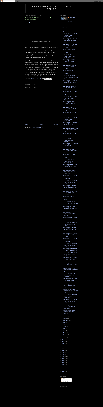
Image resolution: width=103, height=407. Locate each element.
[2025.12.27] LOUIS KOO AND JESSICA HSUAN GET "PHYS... (70, 93)
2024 (63, 339)
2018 (63, 352)
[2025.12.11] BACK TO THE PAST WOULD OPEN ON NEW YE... (69, 229)
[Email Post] (42, 78)
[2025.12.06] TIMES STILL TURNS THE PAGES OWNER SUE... (69, 275)
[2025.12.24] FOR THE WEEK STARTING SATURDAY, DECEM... (70, 124)
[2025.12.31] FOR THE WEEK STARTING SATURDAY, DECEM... (70, 46)
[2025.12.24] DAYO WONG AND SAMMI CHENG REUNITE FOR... (70, 130)
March (65, 332)
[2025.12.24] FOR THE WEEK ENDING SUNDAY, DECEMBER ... (70, 119)
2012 (63, 365)
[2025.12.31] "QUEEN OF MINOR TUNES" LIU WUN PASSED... (70, 51)
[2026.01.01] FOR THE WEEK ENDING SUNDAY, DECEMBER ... (70, 35)
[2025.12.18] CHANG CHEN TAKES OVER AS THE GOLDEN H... (69, 172)
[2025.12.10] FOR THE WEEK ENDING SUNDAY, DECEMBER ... (70, 240)
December (65, 32)
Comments (65, 381)
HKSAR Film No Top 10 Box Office (51, 7)
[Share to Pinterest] (51, 79)
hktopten (72, 17)
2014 (63, 360)
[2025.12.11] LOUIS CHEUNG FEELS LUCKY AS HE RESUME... (70, 235)
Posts (63, 378)
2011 (63, 367)
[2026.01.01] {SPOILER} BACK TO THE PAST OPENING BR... (70, 40)
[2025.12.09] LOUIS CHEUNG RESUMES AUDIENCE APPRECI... (70, 259)
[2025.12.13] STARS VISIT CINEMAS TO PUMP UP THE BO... (69, 214)
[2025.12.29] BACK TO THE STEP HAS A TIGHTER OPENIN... (69, 67)
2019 (63, 350)
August (65, 322)
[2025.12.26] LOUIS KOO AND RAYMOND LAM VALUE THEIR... (70, 98)
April (64, 330)
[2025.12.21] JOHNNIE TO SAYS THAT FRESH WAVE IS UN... (70, 151)
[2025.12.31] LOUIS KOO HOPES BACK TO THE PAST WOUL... (69, 56)
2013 (63, 362)
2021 (63, 346)
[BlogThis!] (46, 79)
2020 (63, 348)
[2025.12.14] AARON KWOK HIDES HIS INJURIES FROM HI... (70, 203)
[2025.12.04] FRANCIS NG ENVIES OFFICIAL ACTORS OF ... (70, 291)
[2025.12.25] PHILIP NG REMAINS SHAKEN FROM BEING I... (70, 109)
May (64, 328)
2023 (63, 341)
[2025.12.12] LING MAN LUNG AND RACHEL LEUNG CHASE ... (70, 224)
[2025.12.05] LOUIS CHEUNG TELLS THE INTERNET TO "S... (70, 285)
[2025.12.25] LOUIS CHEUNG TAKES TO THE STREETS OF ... (70, 114)
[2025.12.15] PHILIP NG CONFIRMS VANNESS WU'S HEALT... (70, 198)
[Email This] (45, 79)
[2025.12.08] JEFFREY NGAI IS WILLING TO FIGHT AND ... (70, 264)
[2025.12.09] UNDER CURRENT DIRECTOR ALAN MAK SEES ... (70, 254)
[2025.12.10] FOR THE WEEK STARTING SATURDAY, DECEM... (70, 245)
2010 (63, 369)
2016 (63, 356)
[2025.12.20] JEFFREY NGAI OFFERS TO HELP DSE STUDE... (70, 166)
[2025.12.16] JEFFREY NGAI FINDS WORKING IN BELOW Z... (70, 193)
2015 (63, 358)
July (64, 324)
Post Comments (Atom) (36, 127)
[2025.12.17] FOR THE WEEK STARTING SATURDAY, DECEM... (70, 182)
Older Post (55, 124)
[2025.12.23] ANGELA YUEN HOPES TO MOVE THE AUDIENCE (69, 140)
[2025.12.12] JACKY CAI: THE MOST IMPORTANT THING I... (70, 219)
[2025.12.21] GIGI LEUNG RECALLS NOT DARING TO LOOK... (70, 156)
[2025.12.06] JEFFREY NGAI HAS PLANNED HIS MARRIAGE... (70, 280)
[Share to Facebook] (49, 79)
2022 (63, 344)
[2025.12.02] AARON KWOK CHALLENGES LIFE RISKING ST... (69, 312)
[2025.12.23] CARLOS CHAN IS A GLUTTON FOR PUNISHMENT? (70, 145)
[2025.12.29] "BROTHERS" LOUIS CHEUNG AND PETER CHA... (69, 72)
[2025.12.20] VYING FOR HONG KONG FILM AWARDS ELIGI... (69, 161)
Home (41, 124)
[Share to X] (48, 79)
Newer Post (27, 124)
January (65, 337)
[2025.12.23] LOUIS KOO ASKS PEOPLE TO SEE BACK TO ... (70, 135)
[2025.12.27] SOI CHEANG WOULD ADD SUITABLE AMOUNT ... (69, 88)
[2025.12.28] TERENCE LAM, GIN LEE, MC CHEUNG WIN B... (70, 77)
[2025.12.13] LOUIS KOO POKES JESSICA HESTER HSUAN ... (70, 208)
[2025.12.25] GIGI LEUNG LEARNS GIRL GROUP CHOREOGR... (69, 103)
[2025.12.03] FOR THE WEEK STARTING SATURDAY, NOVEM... (70, 301)
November (65, 316)
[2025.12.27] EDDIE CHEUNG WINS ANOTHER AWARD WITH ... (70, 82)
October (65, 318)
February (65, 335)
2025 (63, 30)
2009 (63, 371)
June (64, 326)
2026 (63, 28)
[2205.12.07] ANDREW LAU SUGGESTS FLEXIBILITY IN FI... (70, 270)
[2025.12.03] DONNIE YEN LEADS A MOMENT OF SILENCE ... (69, 306)
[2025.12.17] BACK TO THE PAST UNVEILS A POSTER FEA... (70, 187)
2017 (63, 354)
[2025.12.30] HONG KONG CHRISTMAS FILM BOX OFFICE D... (69, 61)
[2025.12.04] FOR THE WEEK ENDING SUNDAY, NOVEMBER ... (70, 296)
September (66, 320)
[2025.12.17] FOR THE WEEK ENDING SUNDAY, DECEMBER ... (70, 177)
